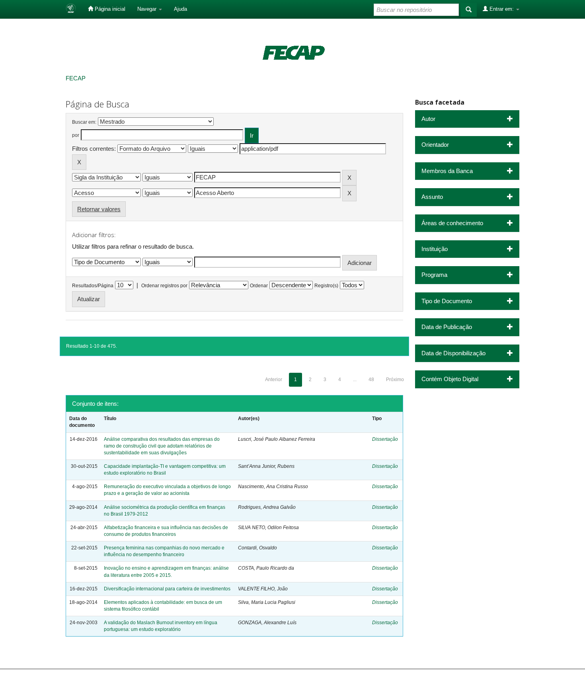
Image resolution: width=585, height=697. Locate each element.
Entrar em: (501, 9)
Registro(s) (326, 285)
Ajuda (180, 9)
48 (371, 379)
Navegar (147, 9)
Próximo (395, 379)
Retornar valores (99, 209)
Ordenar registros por (164, 285)
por (75, 135)
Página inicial (109, 9)
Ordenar (259, 285)
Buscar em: (84, 122)
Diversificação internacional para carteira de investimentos (167, 589)
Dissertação (385, 439)
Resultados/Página (92, 285)
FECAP (76, 78)
